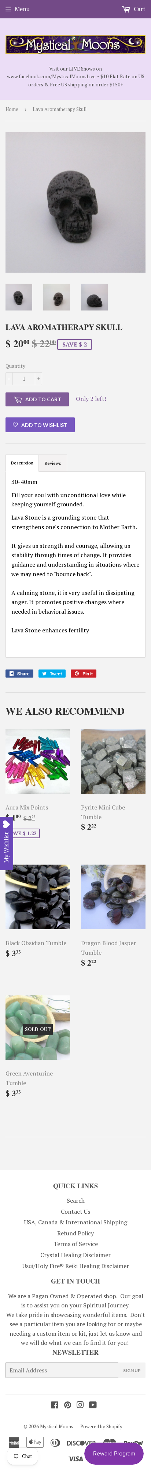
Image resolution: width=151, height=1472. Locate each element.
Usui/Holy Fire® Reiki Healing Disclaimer (75, 1266)
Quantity (15, 365)
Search (76, 1200)
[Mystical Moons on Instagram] (80, 1405)
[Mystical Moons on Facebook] (55, 1405)
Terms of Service (76, 1244)
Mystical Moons (56, 1426)
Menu (22, 9)
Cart (139, 9)
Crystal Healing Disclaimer (75, 1255)
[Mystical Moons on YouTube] (93, 1405)
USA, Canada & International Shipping (75, 1222)
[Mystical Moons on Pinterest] (67, 1405)
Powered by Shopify (101, 1426)
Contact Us (75, 1211)
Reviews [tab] (53, 463)
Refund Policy (75, 1233)
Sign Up (132, 1370)
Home (11, 109)
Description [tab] (22, 463)
